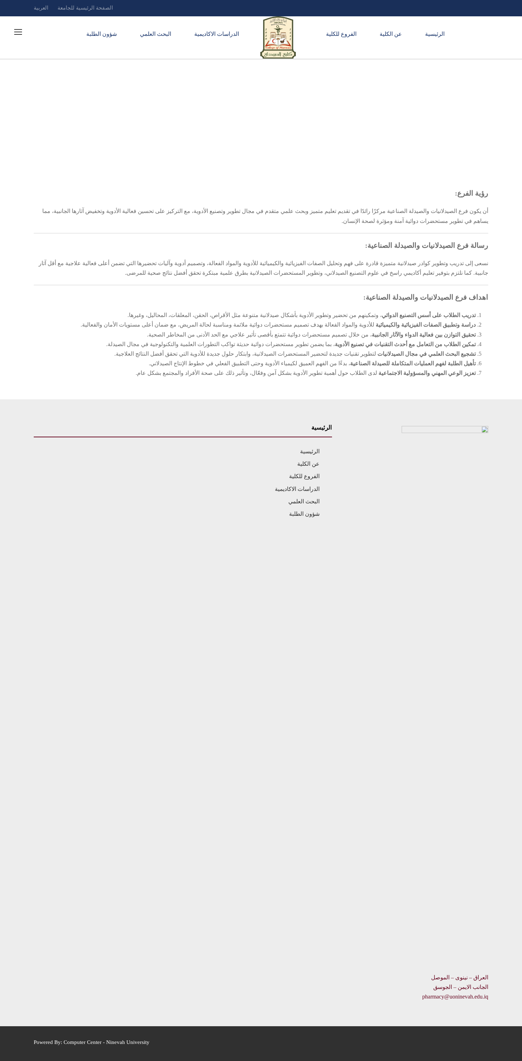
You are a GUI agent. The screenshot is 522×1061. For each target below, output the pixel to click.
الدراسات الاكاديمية (216, 34)
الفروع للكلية (341, 34)
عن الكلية (391, 34)
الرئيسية (435, 34)
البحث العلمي (155, 34)
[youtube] (460, 8)
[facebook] (473, 8)
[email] (486, 8)
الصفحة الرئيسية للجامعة (85, 8)
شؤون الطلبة (101, 34)
